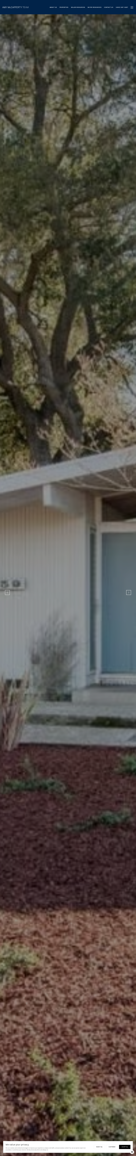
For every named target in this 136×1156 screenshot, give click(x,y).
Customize (112, 1147)
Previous (7, 592)
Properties (64, 7)
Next (128, 592)
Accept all (125, 1147)
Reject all (99, 1147)
